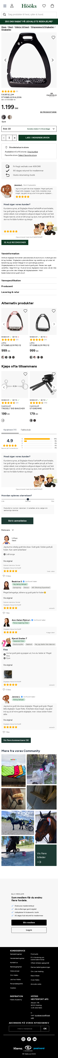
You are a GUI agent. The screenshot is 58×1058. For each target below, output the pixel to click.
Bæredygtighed (16, 967)
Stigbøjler (6, 29)
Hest (10, 27)
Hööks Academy (16, 1000)
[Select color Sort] (3, 117)
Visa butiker (32, 152)
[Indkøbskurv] (52, 5)
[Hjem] (29, 6)
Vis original (7, 561)
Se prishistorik (48, 112)
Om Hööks (14, 975)
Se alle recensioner (15, 242)
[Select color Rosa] (2, 357)
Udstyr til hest (22, 27)
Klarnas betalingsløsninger (40, 967)
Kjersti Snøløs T (19, 638)
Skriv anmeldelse (17, 520)
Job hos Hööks (15, 979)
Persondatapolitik (16, 984)
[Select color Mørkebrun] (34, 420)
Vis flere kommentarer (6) (16, 740)
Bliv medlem (29, 922)
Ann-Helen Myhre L (21, 620)
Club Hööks (35, 980)
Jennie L (18, 185)
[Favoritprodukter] (44, 5)
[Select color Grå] (6, 357)
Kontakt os (14, 963)
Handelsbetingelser (17, 958)
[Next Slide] (52, 60)
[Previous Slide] (5, 60)
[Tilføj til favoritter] (53, 37)
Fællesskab (26, 430)
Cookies (13, 988)
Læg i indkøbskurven (37, 138)
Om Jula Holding (37, 971)
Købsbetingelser (16, 954)
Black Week (35, 976)
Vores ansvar (14, 971)
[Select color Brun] (10, 117)
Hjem (3, 27)
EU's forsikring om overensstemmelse (37, 958)
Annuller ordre (36, 984)
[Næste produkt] (54, 324)
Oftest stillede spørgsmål (40, 963)
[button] (29, 129)
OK (45, 1028)
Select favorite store (27, 155)
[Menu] (5, 6)
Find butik (34, 954)
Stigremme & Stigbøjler (42, 27)
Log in (29, 930)
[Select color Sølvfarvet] (2, 420)
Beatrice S (17, 581)
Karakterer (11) (10, 430)
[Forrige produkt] (3, 324)
